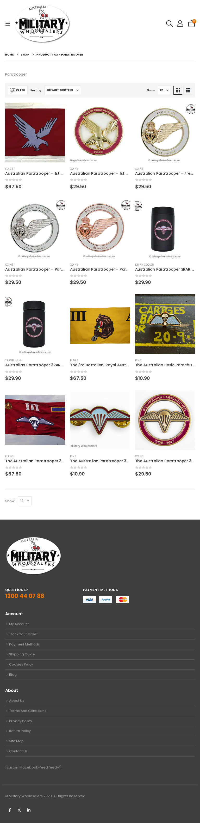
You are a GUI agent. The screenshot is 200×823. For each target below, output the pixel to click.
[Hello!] (180, 23)
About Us (16, 700)
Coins (74, 169)
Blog (13, 674)
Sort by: (36, 90)
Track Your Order (23, 634)
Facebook (10, 810)
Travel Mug (13, 360)
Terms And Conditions (27, 710)
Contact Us (18, 751)
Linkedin (29, 810)
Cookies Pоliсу (21, 664)
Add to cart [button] (56, 111)
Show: (151, 90)
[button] (9, 23)
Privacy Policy (20, 720)
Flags (9, 169)
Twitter (19, 810)
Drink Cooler (144, 265)
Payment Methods (24, 644)
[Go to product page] (35, 132)
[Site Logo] (42, 24)
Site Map (16, 741)
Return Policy (20, 730)
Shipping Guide (22, 654)
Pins (138, 360)
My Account (19, 623)
